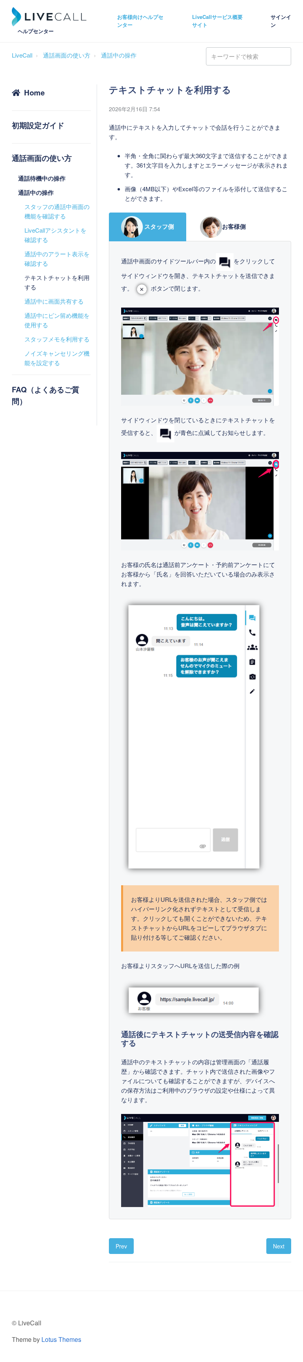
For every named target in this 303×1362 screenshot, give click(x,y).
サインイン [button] (281, 21)
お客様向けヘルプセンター (140, 21)
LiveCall (22, 55)
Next (278, 1246)
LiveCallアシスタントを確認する (55, 235)
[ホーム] (49, 17)
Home (34, 92)
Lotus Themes (61, 1339)
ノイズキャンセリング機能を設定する (57, 358)
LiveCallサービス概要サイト (217, 21)
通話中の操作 (119, 55)
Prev (121, 1246)
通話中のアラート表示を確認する (57, 258)
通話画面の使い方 (66, 55)
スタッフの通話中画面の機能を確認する (57, 211)
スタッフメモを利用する (57, 339)
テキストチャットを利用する (57, 282)
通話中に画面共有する (54, 301)
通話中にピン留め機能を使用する (57, 320)
